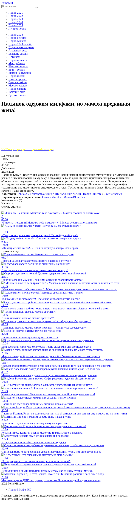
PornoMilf (7, 2)
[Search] (36, 7)
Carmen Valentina (52, 197)
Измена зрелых (113, 193)
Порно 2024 (15, 22)
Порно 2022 (15, 15)
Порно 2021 (15, 12)
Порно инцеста (92, 193)
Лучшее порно (17, 28)
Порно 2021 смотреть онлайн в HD (38, 193)
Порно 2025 (15, 25)
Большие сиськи (71, 193)
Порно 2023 (15, 19)
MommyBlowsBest (74, 197)
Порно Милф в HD (20, 489)
